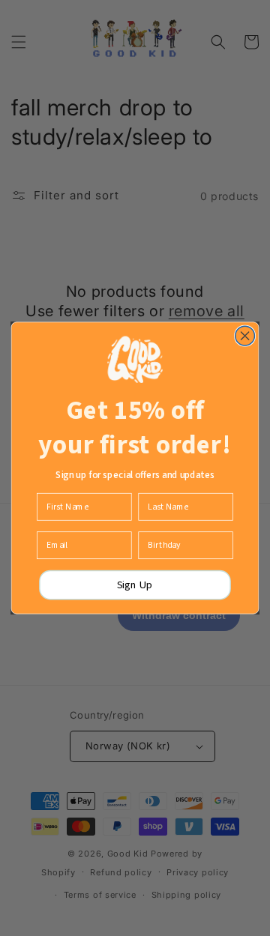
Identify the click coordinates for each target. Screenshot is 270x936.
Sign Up (135, 585)
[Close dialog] (245, 335)
